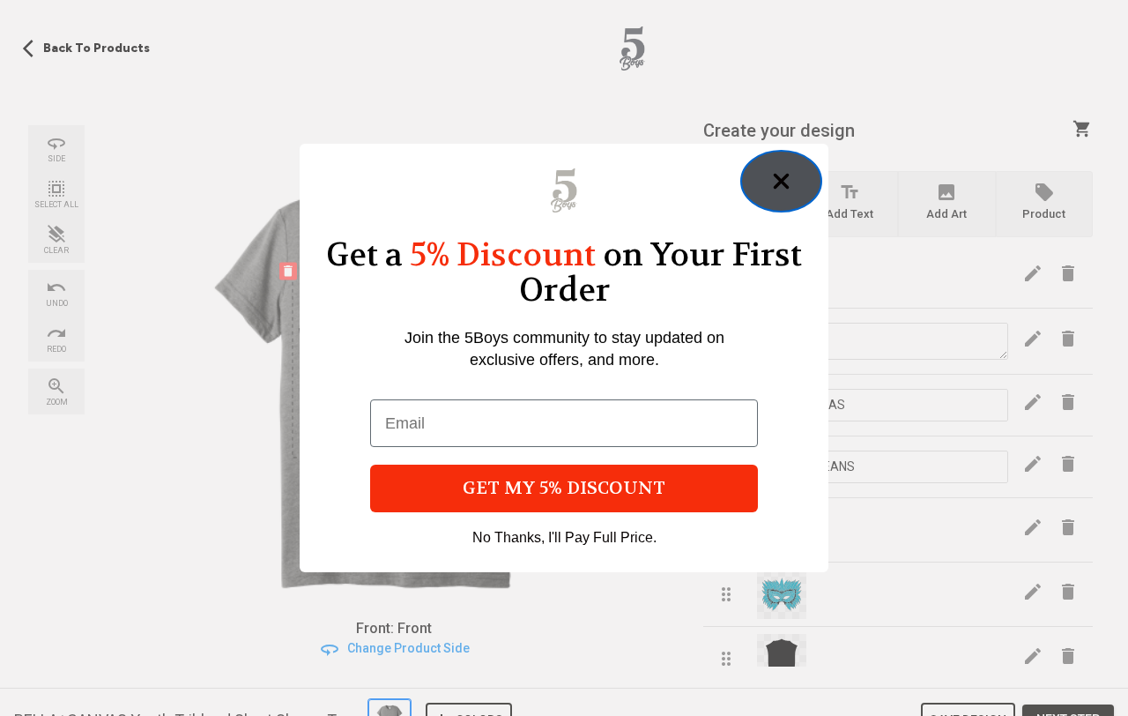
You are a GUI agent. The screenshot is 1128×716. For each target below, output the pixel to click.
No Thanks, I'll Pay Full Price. (564, 537)
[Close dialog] (781, 181)
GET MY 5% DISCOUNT (564, 488)
